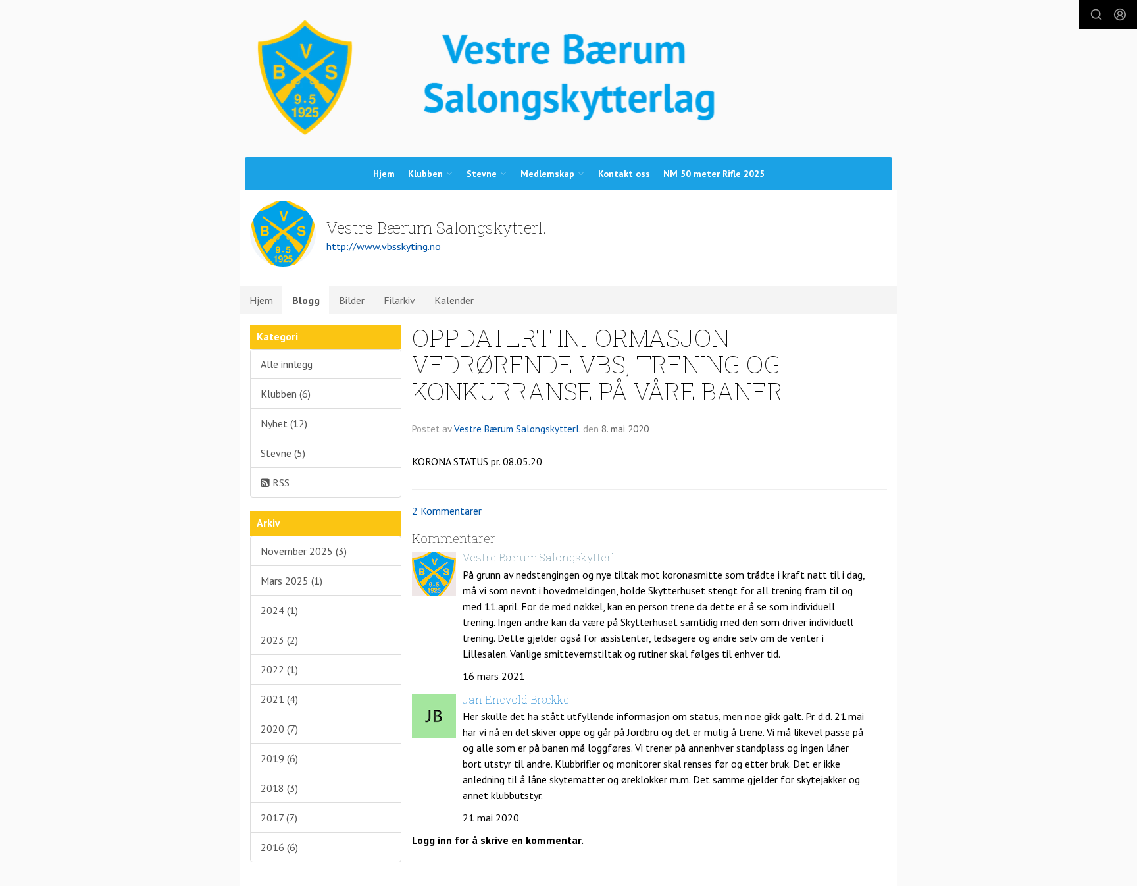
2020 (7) (279, 728)
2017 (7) (279, 817)
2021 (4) (279, 699)
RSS (280, 482)
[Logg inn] (1120, 14)
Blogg (306, 300)
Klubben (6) (286, 393)
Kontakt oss (624, 174)
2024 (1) (279, 610)
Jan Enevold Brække (516, 699)
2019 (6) (279, 758)
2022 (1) (279, 669)
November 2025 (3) (304, 551)
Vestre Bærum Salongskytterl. (517, 429)
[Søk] (1096, 14)
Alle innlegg (287, 364)
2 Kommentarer (447, 510)
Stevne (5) (283, 452)
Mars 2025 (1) (291, 580)
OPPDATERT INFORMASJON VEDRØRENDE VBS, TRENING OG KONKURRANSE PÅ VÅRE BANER (597, 364)
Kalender (454, 300)
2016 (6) (279, 847)
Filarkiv (399, 300)
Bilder (352, 300)
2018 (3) (279, 788)
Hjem (384, 174)
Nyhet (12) (284, 423)
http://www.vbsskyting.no (383, 246)
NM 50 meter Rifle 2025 (714, 174)
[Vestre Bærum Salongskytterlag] (568, 78)
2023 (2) (279, 639)
